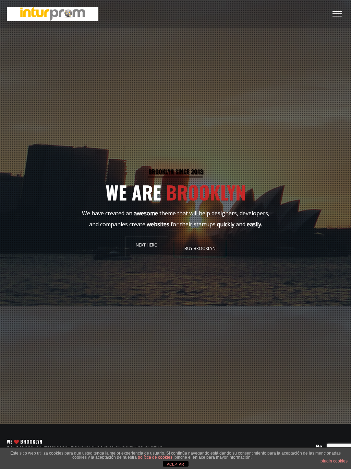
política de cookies (155, 457)
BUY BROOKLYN (200, 248)
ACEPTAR (175, 464)
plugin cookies (334, 461)
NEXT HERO (147, 245)
